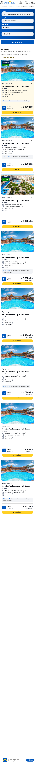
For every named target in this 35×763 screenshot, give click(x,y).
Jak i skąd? (5, 24)
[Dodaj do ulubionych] (32, 62)
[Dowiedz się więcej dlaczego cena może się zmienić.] (32, 107)
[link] (9, 2)
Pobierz (30, 760)
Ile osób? (4, 31)
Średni (9, 107)
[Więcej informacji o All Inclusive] (12, 94)
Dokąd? (4, 11)
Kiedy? (4, 18)
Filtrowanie (16, 42)
